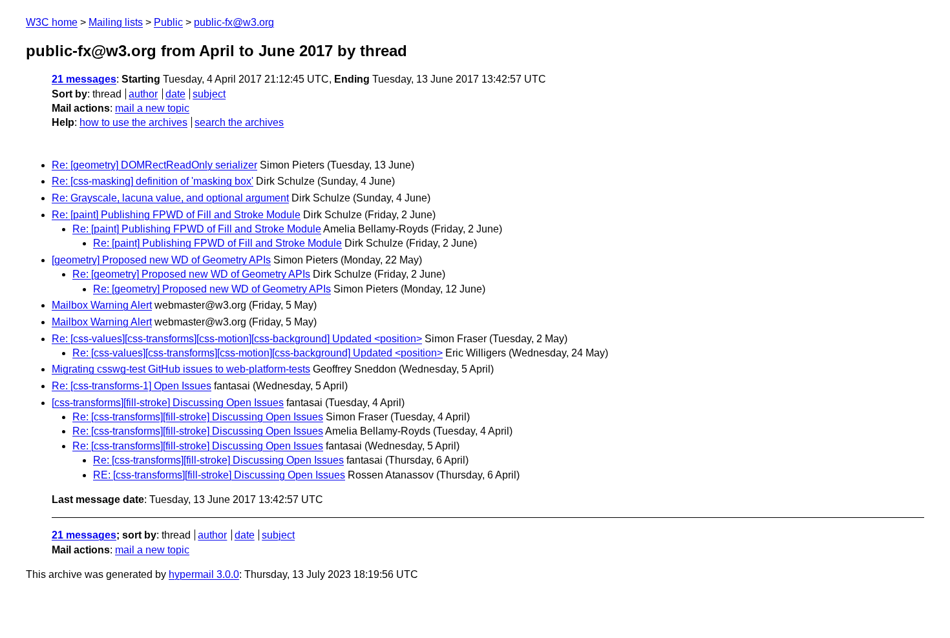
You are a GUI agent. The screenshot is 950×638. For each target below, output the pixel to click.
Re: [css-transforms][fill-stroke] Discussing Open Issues (197, 416)
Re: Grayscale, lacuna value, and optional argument (170, 197)
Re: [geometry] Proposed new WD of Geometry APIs (191, 274)
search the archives (239, 122)
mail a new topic (152, 108)
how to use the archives (133, 122)
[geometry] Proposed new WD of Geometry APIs (161, 259)
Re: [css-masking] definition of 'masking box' (152, 181)
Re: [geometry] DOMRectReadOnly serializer (154, 165)
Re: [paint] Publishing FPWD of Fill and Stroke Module (176, 214)
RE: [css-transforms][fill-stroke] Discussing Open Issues (219, 474)
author (143, 93)
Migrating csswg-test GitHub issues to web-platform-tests (181, 369)
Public (168, 22)
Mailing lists (116, 22)
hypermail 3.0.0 (204, 574)
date (175, 93)
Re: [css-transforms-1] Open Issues (131, 385)
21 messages (84, 79)
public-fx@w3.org (234, 22)
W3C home (52, 22)
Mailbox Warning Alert (102, 305)
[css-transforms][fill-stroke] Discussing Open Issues (168, 402)
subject (209, 93)
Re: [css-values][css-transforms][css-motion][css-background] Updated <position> (237, 338)
